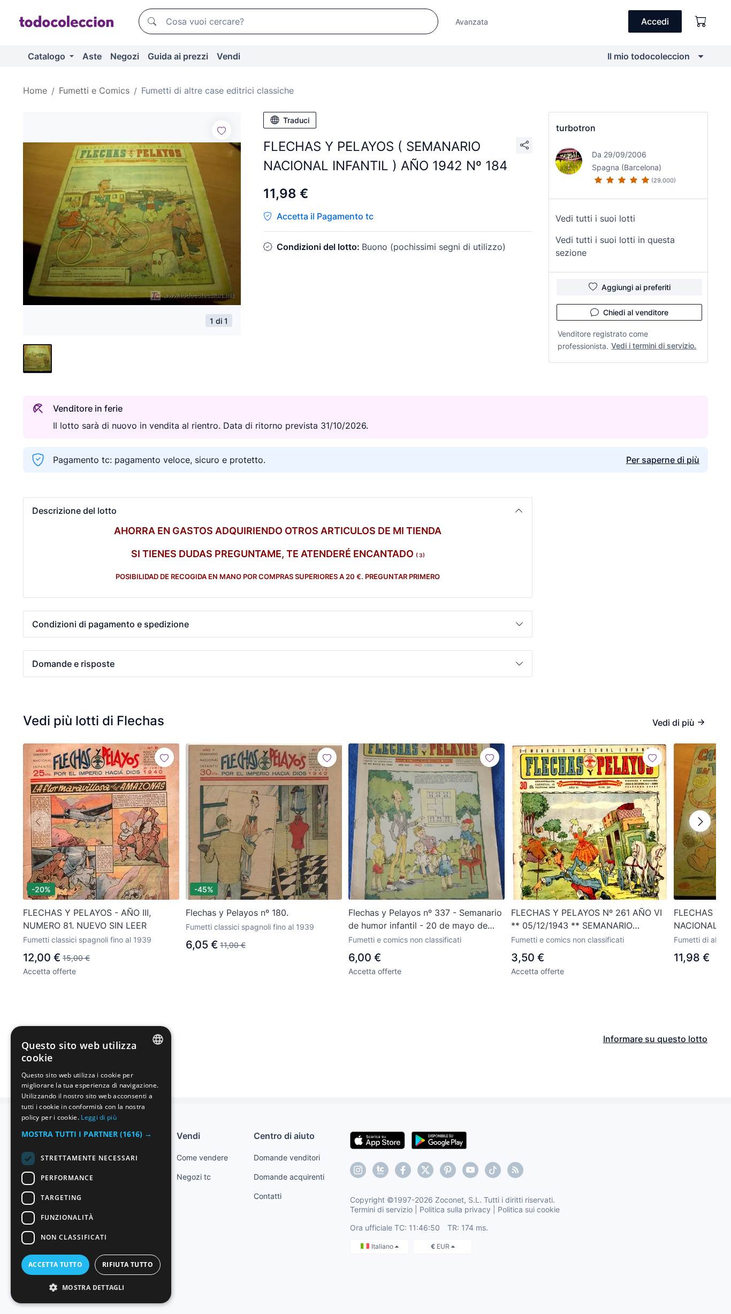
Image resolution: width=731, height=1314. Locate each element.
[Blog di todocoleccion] (515, 1170)
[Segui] (221, 130)
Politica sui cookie (529, 1209)
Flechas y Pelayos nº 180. (237, 912)
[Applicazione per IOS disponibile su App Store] (377, 1139)
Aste (92, 56)
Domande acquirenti (289, 1176)
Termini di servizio (381, 1209)
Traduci (296, 120)
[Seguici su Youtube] (470, 1170)
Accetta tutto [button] (55, 1264)
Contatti (267, 1196)
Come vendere (202, 1157)
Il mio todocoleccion (648, 56)
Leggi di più (99, 1117)
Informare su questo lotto (655, 1039)
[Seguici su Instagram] (358, 1170)
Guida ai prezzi (178, 56)
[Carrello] (701, 21)
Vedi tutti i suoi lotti (595, 218)
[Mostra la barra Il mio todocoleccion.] (700, 56)
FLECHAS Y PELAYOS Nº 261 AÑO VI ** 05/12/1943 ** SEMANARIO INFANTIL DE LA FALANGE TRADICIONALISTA (586, 919)
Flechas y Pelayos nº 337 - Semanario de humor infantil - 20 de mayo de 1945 (425, 919)
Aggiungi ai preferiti (636, 287)
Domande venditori (287, 1157)
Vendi (228, 56)
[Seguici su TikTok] (493, 1170)
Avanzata (471, 21)
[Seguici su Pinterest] (448, 1170)
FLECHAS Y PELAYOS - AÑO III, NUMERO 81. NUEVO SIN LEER (87, 919)
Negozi (124, 56)
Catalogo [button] (47, 56)
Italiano (383, 1246)
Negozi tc (194, 1176)
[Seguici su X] (425, 1170)
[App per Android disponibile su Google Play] (439, 1139)
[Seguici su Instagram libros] (380, 1170)
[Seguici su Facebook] (403, 1170)
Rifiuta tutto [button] (127, 1264)
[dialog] (91, 1164)
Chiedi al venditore (635, 312)
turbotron (576, 128)
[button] (277, 510)
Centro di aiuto (284, 1135)
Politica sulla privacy (455, 1209)
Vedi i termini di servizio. (653, 345)
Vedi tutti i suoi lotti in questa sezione (615, 246)
